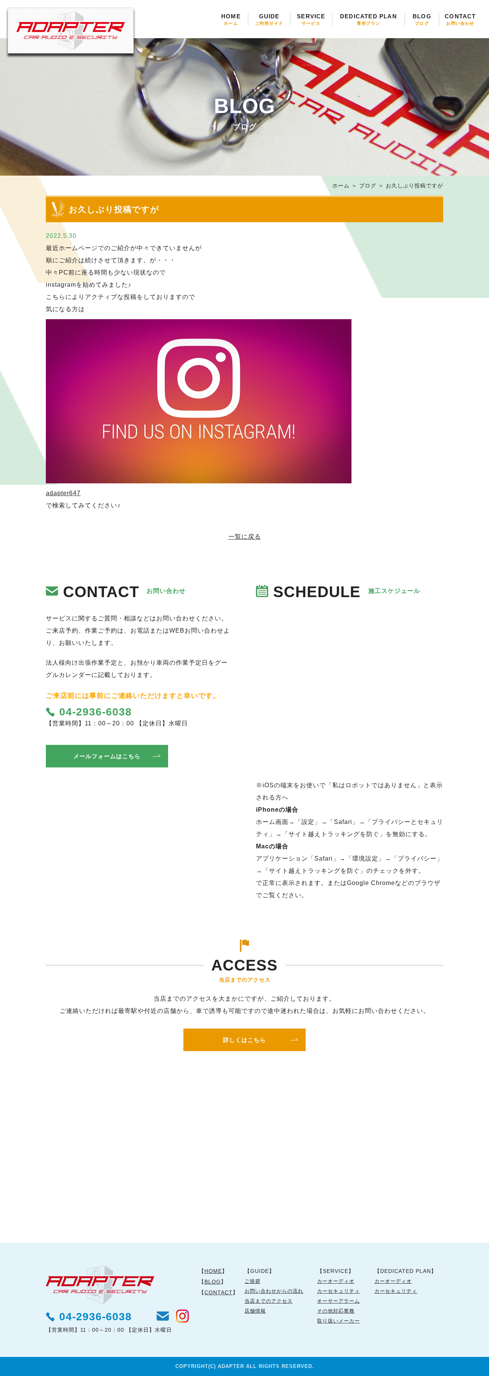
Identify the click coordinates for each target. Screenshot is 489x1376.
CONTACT (460, 19)
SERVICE (311, 19)
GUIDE (269, 19)
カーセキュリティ (338, 1291)
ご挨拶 (252, 1281)
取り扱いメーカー (338, 1321)
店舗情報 (255, 1311)
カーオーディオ (336, 1281)
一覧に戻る (244, 536)
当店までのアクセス (268, 1301)
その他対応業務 (336, 1311)
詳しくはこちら (244, 1040)
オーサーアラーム (338, 1301)
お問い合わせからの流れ (273, 1291)
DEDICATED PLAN (368, 19)
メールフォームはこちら (107, 756)
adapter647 (63, 493)
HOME (231, 19)
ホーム (341, 185)
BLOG (422, 19)
